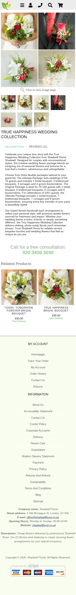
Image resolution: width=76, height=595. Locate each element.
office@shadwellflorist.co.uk (43, 517)
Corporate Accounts (38, 430)
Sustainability (38, 482)
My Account (38, 367)
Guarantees (38, 449)
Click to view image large (41, 89)
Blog (38, 494)
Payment (38, 462)
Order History (38, 373)
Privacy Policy (38, 469)
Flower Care (38, 443)
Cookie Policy (38, 424)
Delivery (38, 437)
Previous (4, 297)
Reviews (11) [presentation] (38, 146)
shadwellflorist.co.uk (44, 525)
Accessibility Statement (38, 411)
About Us (38, 404)
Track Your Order (38, 360)
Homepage (38, 354)
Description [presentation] (14, 146)
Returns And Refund (38, 475)
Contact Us (38, 380)
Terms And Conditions (38, 488)
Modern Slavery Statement (38, 456)
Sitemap (38, 501)
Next (68, 297)
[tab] (14, 146)
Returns (38, 386)
